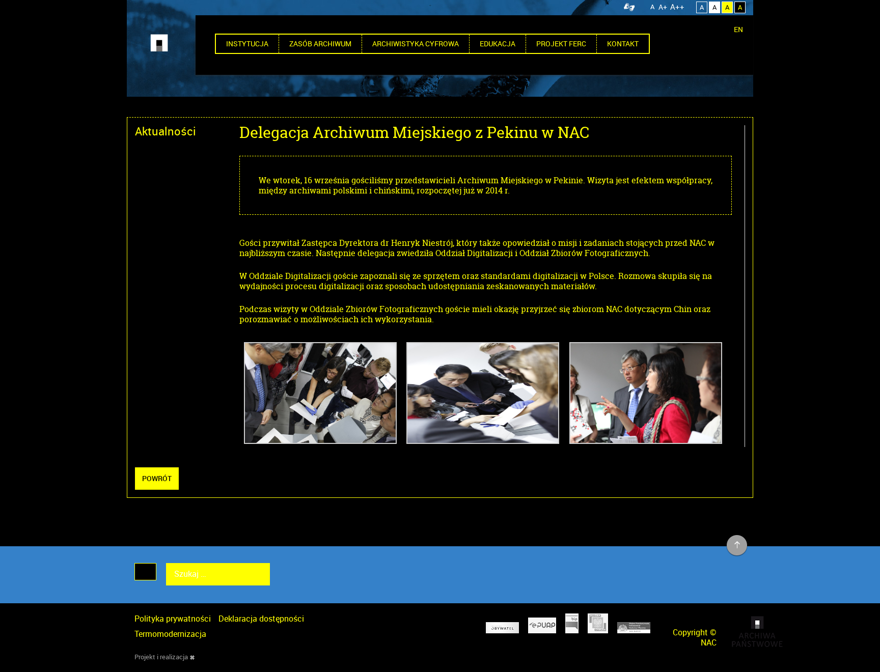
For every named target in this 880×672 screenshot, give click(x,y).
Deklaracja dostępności (261, 618)
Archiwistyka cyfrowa (415, 43)
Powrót (157, 478)
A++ (677, 6)
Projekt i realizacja (161, 656)
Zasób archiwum (320, 43)
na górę (737, 545)
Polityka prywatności (172, 618)
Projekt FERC (561, 43)
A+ (662, 7)
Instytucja (247, 43)
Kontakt (623, 43)
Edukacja (497, 43)
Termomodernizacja (170, 633)
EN (738, 29)
